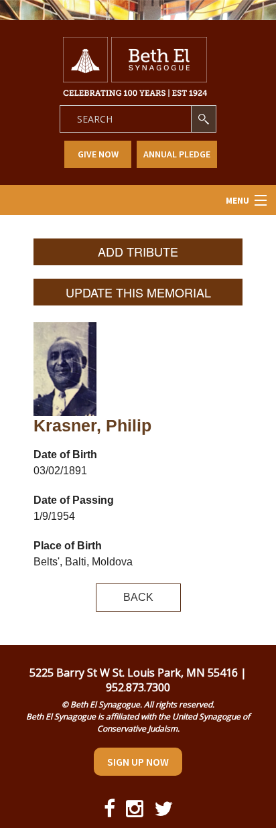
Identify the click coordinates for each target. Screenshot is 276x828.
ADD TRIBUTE (138, 251)
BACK (138, 597)
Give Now (98, 154)
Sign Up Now (138, 761)
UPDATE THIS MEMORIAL (138, 292)
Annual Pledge (176, 154)
